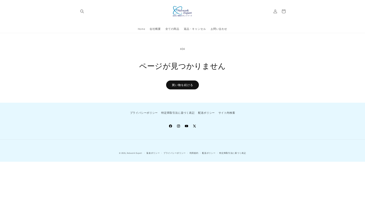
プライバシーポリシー (144, 112)
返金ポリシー (153, 153)
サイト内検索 (226, 112)
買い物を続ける (182, 85)
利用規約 (194, 153)
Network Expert (134, 153)
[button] (82, 11)
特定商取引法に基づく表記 (177, 112)
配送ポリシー (206, 112)
